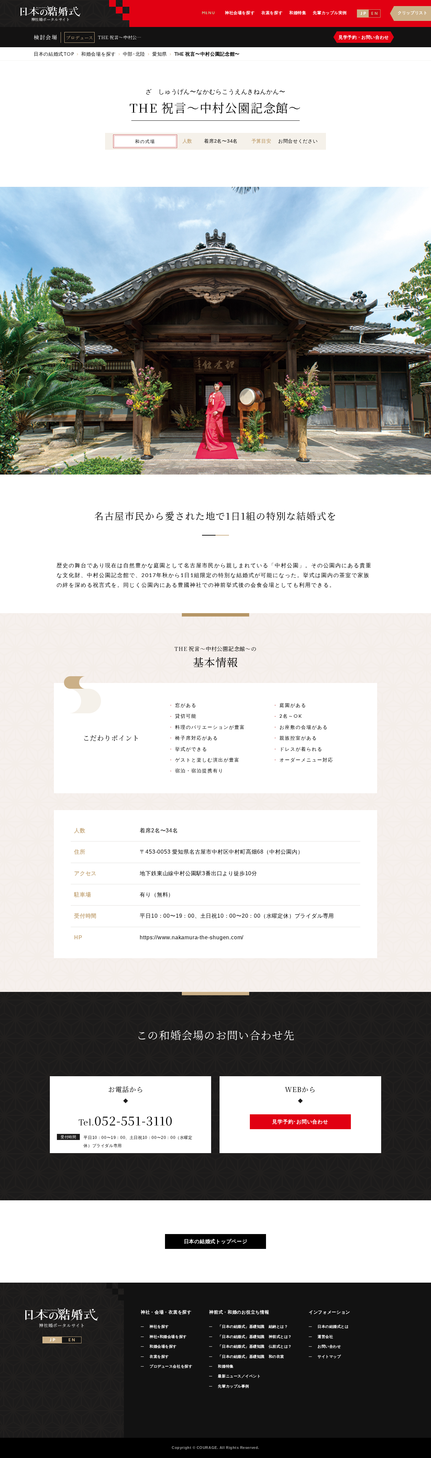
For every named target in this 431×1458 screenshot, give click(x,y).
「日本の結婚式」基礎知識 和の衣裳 (251, 1356)
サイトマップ (329, 1356)
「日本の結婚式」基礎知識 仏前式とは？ (255, 1346)
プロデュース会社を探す (171, 1366)
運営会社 (325, 1337)
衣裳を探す (159, 1356)
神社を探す (159, 1326)
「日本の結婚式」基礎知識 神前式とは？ (255, 1337)
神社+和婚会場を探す (168, 1337)
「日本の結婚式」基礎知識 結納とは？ (253, 1326)
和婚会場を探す (163, 1346)
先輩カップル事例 (233, 1386)
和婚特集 (225, 1366)
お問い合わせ (329, 1346)
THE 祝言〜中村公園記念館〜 (119, 37)
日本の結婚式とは (333, 1326)
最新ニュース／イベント (239, 1376)
